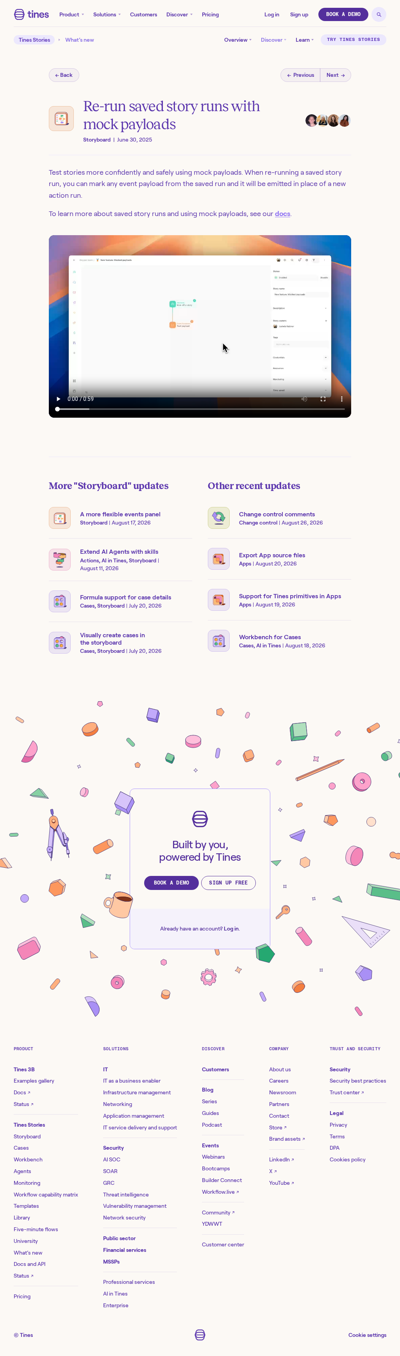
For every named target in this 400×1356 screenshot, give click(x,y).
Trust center (347, 1092)
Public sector (119, 1238)
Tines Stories (34, 40)
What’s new (79, 40)
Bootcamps (216, 1168)
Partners (279, 1104)
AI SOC (111, 1159)
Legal (337, 1113)
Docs (22, 1092)
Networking (117, 1104)
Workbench (28, 1159)
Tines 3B (24, 1069)
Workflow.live (220, 1192)
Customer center (223, 1244)
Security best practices (358, 1081)
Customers (143, 14)
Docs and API (29, 1264)
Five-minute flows (36, 1229)
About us (280, 1069)
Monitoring (27, 1183)
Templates (26, 1206)
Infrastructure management (137, 1092)
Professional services (129, 1282)
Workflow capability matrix (46, 1194)
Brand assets (287, 1139)
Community (218, 1212)
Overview (236, 40)
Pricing (210, 14)
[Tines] (31, 14)
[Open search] (378, 14)
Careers (279, 1081)
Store (277, 1127)
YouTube (281, 1183)
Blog (208, 1090)
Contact (279, 1116)
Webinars (213, 1157)
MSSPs (111, 1262)
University (26, 1241)
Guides (210, 1113)
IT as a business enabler (132, 1081)
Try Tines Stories (353, 39)
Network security (124, 1217)
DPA (334, 1148)
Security (113, 1148)
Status (23, 1104)
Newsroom (282, 1092)
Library (22, 1217)
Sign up (299, 14)
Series (209, 1101)
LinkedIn (281, 1159)
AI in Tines (115, 1293)
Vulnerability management (134, 1206)
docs (282, 214)
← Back (64, 75)
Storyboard (27, 1136)
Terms (337, 1136)
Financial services (124, 1250)
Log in (271, 14)
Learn (303, 40)
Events (210, 1145)
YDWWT (212, 1224)
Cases (21, 1148)
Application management (133, 1116)
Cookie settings (367, 1335)
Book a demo (343, 14)
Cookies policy (348, 1159)
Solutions (104, 14)
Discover (177, 14)
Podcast (212, 1125)
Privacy (338, 1125)
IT (105, 1069)
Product (69, 14)
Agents (22, 1171)
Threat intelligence (126, 1194)
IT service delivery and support (140, 1127)
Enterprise (116, 1305)
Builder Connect (222, 1180)
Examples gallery (34, 1081)
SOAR (110, 1171)
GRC (108, 1183)
